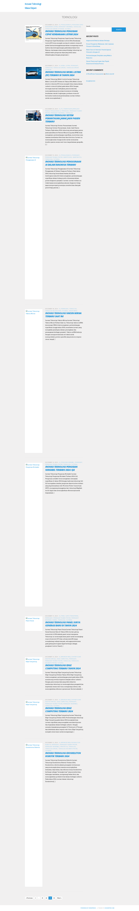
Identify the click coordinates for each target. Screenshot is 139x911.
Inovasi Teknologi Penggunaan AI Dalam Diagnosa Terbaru (63, 163)
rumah (55, 620)
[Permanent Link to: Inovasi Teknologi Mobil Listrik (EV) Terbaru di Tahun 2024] (34, 73)
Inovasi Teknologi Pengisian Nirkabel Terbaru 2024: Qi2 (61, 468)
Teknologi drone (59, 67)
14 (46, 898)
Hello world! (110, 74)
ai (59, 25)
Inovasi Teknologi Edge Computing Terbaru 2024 (59, 710)
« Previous (29, 898)
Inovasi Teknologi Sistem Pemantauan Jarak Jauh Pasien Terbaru (62, 118)
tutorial (68, 29)
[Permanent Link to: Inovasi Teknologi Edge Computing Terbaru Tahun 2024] (34, 665)
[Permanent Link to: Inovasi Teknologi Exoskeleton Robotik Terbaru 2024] (34, 815)
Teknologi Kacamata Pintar (68, 748)
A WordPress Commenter (94, 74)
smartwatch (77, 157)
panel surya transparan (69, 616)
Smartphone (67, 157)
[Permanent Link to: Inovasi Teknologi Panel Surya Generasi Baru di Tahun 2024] (34, 623)
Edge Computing (62, 659)
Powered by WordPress (88, 908)
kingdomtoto (90, 81)
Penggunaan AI (66, 25)
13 (42, 898)
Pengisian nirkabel (67, 462)
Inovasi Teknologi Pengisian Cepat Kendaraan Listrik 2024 (61, 33)
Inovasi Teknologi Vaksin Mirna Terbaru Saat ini (63, 315)
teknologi (77, 27)
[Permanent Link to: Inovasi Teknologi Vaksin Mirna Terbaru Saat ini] (34, 381)
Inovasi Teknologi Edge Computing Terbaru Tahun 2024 (62, 667)
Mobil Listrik (65, 65)
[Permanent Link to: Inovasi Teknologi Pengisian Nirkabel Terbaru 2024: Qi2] (34, 534)
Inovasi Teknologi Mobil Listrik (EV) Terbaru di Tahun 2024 (63, 73)
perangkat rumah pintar (54, 157)
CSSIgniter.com (109, 908)
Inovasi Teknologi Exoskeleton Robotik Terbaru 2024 (63, 754)
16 (54, 898)
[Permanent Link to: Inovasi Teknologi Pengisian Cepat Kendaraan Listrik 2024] (34, 34)
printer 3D (64, 746)
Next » (59, 898)
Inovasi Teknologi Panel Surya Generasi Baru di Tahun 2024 (62, 624)
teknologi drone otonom (54, 29)
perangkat (74, 65)
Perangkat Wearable (66, 27)
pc (62, 109)
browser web (65, 657)
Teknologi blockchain (53, 311)
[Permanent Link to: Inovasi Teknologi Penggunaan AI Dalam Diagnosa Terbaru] (34, 227)
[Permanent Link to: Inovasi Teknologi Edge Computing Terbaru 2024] (34, 708)
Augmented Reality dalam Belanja (97, 40)
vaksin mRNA (73, 311)
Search (88, 26)
